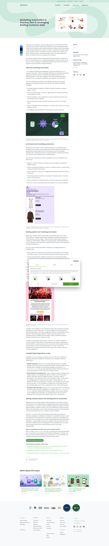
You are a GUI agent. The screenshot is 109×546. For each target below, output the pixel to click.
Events (48, 537)
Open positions (63, 526)
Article (74, 54)
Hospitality (35, 524)
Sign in (87, 1)
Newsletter (79, 63)
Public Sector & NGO (37, 528)
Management (62, 534)
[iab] (53, 508)
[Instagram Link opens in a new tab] (77, 75)
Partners (48, 526)
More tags (75, 67)
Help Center (70, 1)
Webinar (74, 56)
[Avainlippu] (30, 507)
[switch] (48, 279)
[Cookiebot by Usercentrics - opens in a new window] (74, 261)
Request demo (78, 523)
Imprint (74, 531)
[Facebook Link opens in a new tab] (74, 75)
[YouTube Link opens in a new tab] (84, 75)
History (48, 524)
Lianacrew (62, 520)
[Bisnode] (35, 507)
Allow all (71, 283)
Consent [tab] (37, 264)
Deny (38, 283)
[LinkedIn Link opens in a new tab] (80, 75)
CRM (27, 71)
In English (80, 1)
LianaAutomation (38, 431)
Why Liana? (49, 520)
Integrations (22, 529)
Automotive (35, 520)
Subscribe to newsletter (62, 1)
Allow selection (54, 283)
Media (76, 518)
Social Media (75, 65)
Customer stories (50, 533)
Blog (47, 535)
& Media (23, 524)
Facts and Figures (50, 522)
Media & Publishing (37, 526)
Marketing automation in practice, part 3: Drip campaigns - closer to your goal (48, 453)
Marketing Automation (77, 62)
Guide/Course (78, 54)
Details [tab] (54, 264)
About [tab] (71, 264)
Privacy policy (79, 531)
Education (35, 522)
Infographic (86, 54)
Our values (62, 524)
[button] (58, 5)
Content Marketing (85, 63)
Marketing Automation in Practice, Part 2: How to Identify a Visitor (45, 450)
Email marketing (23, 520)
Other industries (36, 530)
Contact (61, 532)
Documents (49, 528)
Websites (74, 63)
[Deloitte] (47, 508)
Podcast (78, 56)
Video (83, 54)
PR (20, 524)
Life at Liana (62, 522)
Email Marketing (84, 62)
